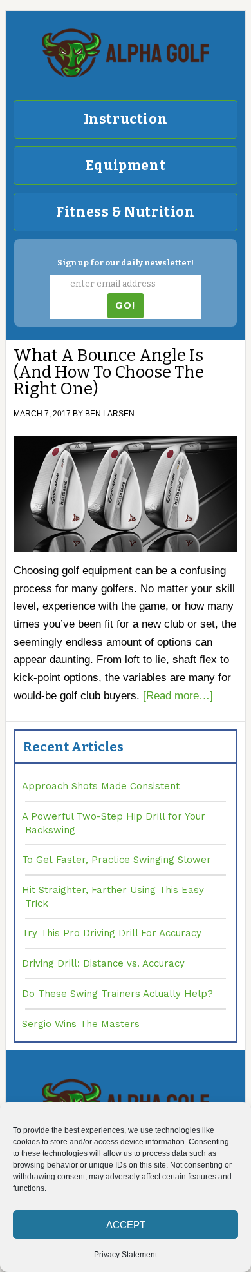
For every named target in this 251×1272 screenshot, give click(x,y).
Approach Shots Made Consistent (101, 786)
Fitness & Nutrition (125, 212)
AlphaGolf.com (125, 53)
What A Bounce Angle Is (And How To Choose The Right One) (109, 372)
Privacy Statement (125, 1254)
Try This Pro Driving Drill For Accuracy (111, 933)
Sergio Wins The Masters (81, 1024)
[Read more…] (178, 695)
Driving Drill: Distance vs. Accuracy (103, 963)
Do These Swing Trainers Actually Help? (117, 993)
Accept (125, 1224)
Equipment (125, 165)
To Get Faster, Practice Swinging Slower (116, 859)
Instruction (126, 119)
